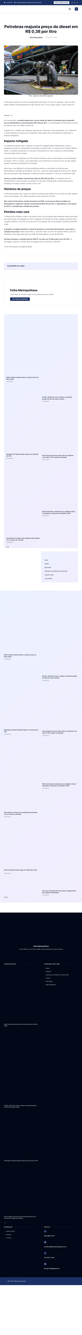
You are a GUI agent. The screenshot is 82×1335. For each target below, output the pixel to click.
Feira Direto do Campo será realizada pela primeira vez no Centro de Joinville (23, 539)
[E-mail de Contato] (45, 1242)
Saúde (47, 564)
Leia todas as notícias (20, 299)
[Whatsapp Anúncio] (45, 1253)
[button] (70, 9)
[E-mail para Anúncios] (45, 1264)
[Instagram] (74, 2)
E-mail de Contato (50, 1245)
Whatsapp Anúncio (50, 1255)
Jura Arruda (48, 578)
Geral (46, 560)
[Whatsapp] (77, 2)
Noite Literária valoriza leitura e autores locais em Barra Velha (21, 1025)
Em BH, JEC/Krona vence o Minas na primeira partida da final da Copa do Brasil (57, 398)
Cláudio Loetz (49, 575)
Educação (48, 567)
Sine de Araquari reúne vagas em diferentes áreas (20, 870)
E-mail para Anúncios (51, 1266)
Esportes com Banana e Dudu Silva (56, 571)
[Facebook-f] (72, 2)
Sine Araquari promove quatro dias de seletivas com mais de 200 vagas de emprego (58, 456)
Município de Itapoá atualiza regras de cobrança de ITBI (21, 1160)
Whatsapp (47, 1234)
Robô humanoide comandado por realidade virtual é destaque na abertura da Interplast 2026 (58, 512)
